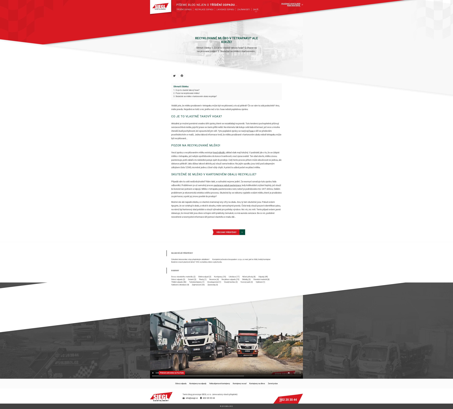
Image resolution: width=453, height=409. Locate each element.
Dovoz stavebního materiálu (182, 277)
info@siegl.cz (192, 398)
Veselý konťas (229, 282)
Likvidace (232, 277)
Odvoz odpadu (176, 279)
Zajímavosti (196, 285)
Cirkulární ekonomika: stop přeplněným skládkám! (190, 259)
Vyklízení (259, 282)
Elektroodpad (203, 277)
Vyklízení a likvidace (178, 285)
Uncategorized (212, 282)
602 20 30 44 (288, 399)
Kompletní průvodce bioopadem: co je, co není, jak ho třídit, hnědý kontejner (241, 259)
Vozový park (245, 282)
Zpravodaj (211, 285)
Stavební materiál (260, 279)
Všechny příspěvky (226, 232)
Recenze (212, 279)
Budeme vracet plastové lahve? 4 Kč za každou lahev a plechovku (196, 262)
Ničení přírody (247, 277)
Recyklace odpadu (229, 279)
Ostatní (191, 279)
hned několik (219, 152)
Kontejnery (218, 277)
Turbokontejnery (195, 282)
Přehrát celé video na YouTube (172, 373)
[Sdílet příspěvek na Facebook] (182, 76)
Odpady (261, 277)
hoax (251, 131)
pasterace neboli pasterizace (227, 185)
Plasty (201, 279)
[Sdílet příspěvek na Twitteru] (174, 76)
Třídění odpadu (177, 282)
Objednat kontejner (290, 4)
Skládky (245, 279)
